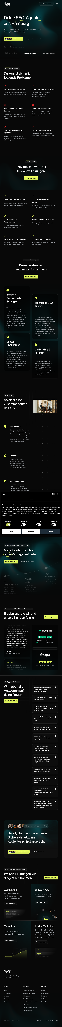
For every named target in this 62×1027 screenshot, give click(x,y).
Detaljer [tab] (31, 499)
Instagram (44, 996)
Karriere (6, 999)
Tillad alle (50, 531)
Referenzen (7, 993)
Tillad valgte (31, 531)
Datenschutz (50, 1021)
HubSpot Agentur (28, 1011)
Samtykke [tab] (11, 499)
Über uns (6, 996)
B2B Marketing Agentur (30, 1008)
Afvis (11, 531)
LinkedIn (43, 1002)
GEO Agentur (26, 1005)
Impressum (40, 1021)
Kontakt (43, 990)
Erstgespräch (45, 993)
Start (5, 990)
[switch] (23, 524)
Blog (5, 1002)
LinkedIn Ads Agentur (29, 993)
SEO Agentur (26, 996)
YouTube (43, 999)
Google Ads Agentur (28, 990)
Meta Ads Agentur (28, 999)
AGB (56, 1021)
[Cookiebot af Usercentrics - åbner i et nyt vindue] (53, 494)
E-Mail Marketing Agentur (30, 1002)
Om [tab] (51, 499)
